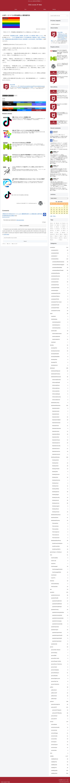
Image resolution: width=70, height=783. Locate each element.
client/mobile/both (60, 336)
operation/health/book (60, 603)
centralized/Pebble (59, 287)
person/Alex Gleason (59, 649)
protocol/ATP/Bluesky (60, 713)
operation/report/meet (60, 632)
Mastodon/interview (60, 428)
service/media (59, 736)
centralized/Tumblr (59, 304)
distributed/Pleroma (59, 520)
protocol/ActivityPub (59, 704)
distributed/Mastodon (59, 405)
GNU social (38, 110)
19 (56, 211)
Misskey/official (60, 488)
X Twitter (21, 86)
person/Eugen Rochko (59, 661)
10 (51, 209)
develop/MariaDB (59, 353)
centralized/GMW (59, 253)
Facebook (29, 102)
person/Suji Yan (59, 681)
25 (54, 213)
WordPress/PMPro (60, 549)
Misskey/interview (60, 480)
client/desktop (59, 319)
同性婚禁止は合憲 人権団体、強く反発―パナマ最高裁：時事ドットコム (26, 35)
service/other (59, 738)
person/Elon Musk (59, 658)
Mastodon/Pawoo (60, 440)
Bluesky (24, 110)
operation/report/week (60, 638)
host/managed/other (60, 572)
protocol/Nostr (59, 715)
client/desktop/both (60, 322)
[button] (67, 15)
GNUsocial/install (60, 382)
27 (59, 213)
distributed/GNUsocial (59, 376)
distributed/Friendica (59, 373)
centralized (59, 247)
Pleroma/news (60, 526)
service (59, 721)
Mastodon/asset (60, 411)
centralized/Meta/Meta (60, 267)
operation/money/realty (60, 623)
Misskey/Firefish (60, 468)
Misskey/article (60, 460)
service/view (59, 750)
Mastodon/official (60, 434)
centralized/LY (59, 256)
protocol (59, 701)
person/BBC (59, 655)
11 (53, 209)
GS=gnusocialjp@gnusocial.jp (28, 86)
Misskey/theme (60, 508)
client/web (59, 342)
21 (61, 211)
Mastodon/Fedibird (60, 419)
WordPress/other (60, 546)
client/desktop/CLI (60, 325)
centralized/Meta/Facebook (60, 261)
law (59, 589)
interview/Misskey (59, 583)
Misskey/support (60, 506)
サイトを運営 (30, 87)
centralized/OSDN (59, 279)
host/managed (59, 566)
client (59, 313)
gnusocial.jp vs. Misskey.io (59, 552)
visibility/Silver (59, 773)
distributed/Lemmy (59, 402)
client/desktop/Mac (60, 327)
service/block (59, 724)
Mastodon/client (60, 417)
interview (59, 580)
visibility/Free (59, 761)
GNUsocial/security (60, 396)
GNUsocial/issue (60, 385)
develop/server (59, 365)
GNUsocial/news (60, 388)
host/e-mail (59, 560)
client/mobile (59, 330)
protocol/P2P (59, 718)
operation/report (59, 629)
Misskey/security (60, 497)
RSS (8, 108)
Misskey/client (60, 465)
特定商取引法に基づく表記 (63, 779)
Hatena (18, 102)
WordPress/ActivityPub (60, 543)
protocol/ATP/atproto (60, 710)
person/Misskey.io (59, 672)
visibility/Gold (59, 764)
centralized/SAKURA (59, 293)
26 (56, 213)
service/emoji (59, 730)
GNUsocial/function (60, 379)
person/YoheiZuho (59, 684)
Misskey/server (60, 500)
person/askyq (59, 652)
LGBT (16, 95)
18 (54, 211)
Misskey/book (60, 463)
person (59, 646)
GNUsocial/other (60, 391)
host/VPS (59, 577)
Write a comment (24, 225)
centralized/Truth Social (59, 302)
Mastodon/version (60, 454)
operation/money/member (60, 618)
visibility (59, 756)
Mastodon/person (60, 442)
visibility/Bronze (59, 759)
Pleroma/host (60, 523)
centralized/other (59, 281)
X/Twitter (40, 102)
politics (59, 687)
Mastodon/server (60, 448)
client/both (59, 316)
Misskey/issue (60, 483)
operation (59, 592)
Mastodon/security (60, 445)
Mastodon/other (60, 437)
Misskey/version (60, 511)
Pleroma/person (60, 531)
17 (51, 211)
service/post (59, 741)
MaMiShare (38, 104)
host (59, 554)
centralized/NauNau (59, 273)
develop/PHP (59, 362)
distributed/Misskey (59, 457)
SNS (59, 753)
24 (51, 213)
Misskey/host (60, 477)
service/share (59, 747)
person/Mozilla (59, 675)
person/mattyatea (59, 669)
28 (61, 213)
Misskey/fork (60, 471)
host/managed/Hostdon (60, 569)
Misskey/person (60, 491)
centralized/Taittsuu (59, 296)
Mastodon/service (60, 451)
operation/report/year (60, 641)
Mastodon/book (60, 414)
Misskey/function (60, 474)
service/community (59, 727)
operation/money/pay (60, 621)
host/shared (59, 575)
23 (66, 211)
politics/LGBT (5, 95)
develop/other (59, 359)
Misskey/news (60, 485)
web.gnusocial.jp (25, 87)
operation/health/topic (60, 606)
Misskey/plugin (60, 494)
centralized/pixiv (59, 290)
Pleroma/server (60, 534)
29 (64, 213)
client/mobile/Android (60, 333)
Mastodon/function (60, 422)
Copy (8, 102)
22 (64, 211)
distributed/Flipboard (59, 371)
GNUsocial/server (60, 399)
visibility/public (11, 95)
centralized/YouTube (59, 310)
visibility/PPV (59, 767)
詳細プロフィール (14, 86)
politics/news (59, 695)
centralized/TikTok (59, 299)
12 (56, 209)
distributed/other (59, 517)
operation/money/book (60, 615)
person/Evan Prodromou (59, 664)
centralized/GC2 (59, 250)
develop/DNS (59, 348)
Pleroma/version (60, 537)
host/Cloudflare (59, 557)
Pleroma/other (60, 529)
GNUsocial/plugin (60, 393)
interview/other (59, 586)
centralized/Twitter (59, 307)
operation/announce (59, 595)
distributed (59, 368)
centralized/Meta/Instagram (60, 264)
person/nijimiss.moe (59, 678)
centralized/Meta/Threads (60, 270)
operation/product (59, 626)
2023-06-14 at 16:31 (5, 217)
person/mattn (59, 667)
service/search (59, 744)
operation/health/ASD (60, 600)
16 (66, 209)
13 (59, 209)
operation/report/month (60, 635)
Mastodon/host (60, 425)
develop (59, 345)
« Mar (51, 216)
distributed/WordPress (59, 540)
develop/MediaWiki (59, 356)
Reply (44, 222)
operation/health (59, 598)
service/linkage (59, 733)
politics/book (59, 690)
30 (66, 213)
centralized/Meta (59, 258)
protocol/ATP (59, 707)
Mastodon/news (60, 431)
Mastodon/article (60, 408)
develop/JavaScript (59, 350)
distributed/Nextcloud (59, 514)
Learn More (6, 234)
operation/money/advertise (60, 612)
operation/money (59, 609)
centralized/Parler (59, 284)
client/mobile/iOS (60, 339)
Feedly (18, 108)
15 (64, 209)
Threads (9, 104)
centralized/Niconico (59, 276)
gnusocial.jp (19, 87)
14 (61, 209)
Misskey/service (60, 503)
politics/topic (59, 698)
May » (54, 216)
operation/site (59, 644)
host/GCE (59, 563)
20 (59, 211)
